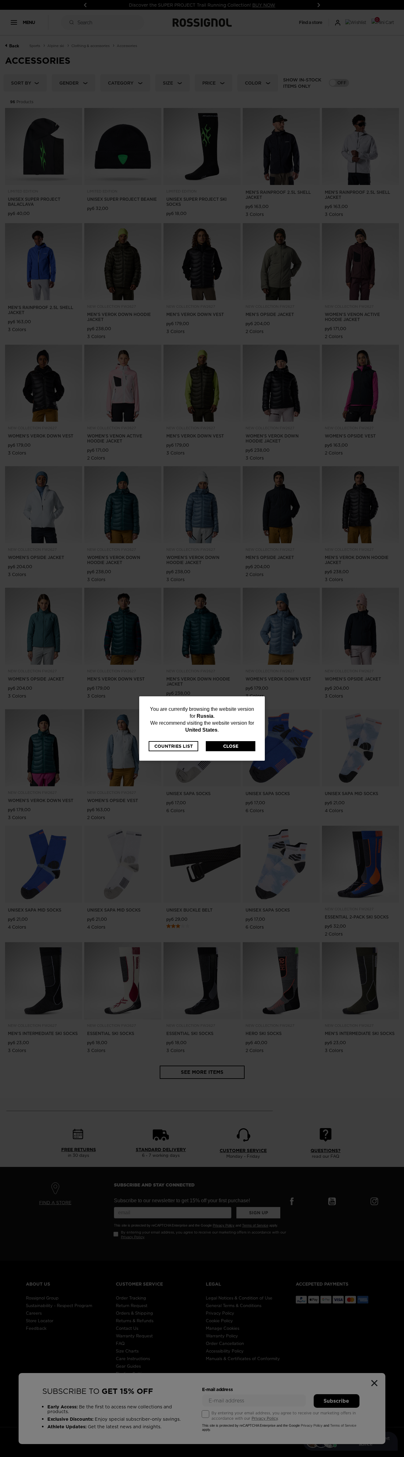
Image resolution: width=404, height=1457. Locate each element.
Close (230, 746)
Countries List (173, 746)
